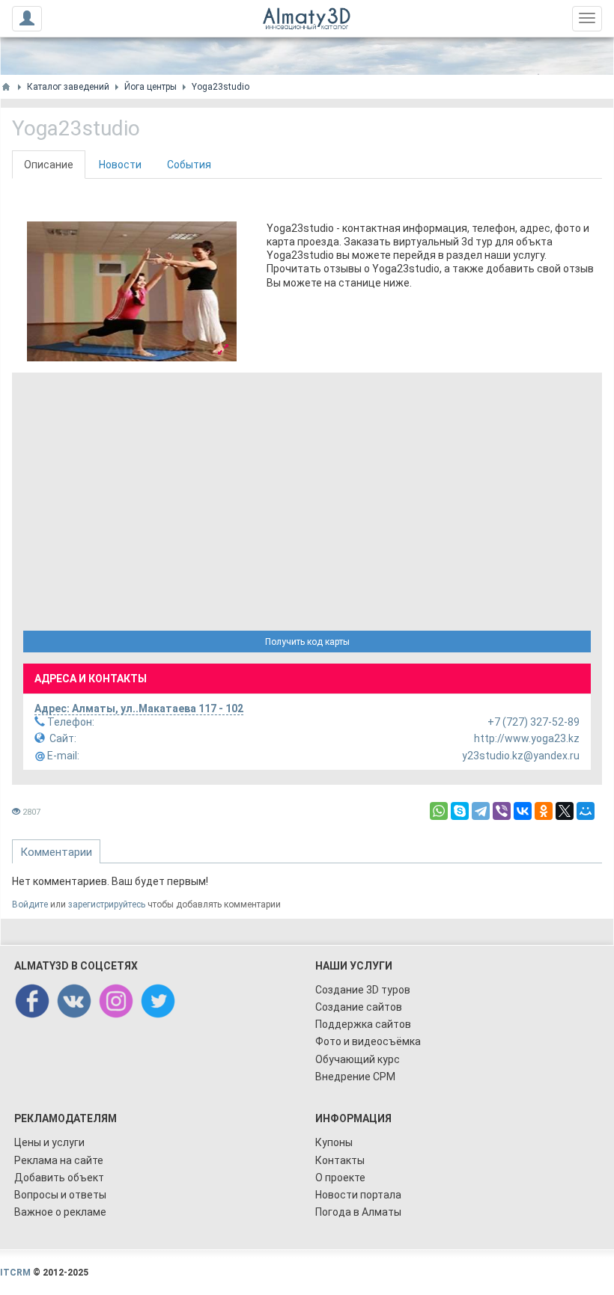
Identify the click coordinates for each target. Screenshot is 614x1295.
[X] (565, 811)
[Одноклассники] (544, 811)
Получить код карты (307, 642)
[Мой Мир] (586, 811)
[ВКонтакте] (523, 811)
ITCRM (15, 1272)
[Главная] (6, 87)
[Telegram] (481, 811)
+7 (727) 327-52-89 (312, 722)
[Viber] (502, 811)
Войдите (30, 904)
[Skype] (460, 811)
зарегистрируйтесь (106, 904)
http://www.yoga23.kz (314, 738)
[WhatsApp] (439, 811)
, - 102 (138, 708)
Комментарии (56, 852)
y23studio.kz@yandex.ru (312, 756)
